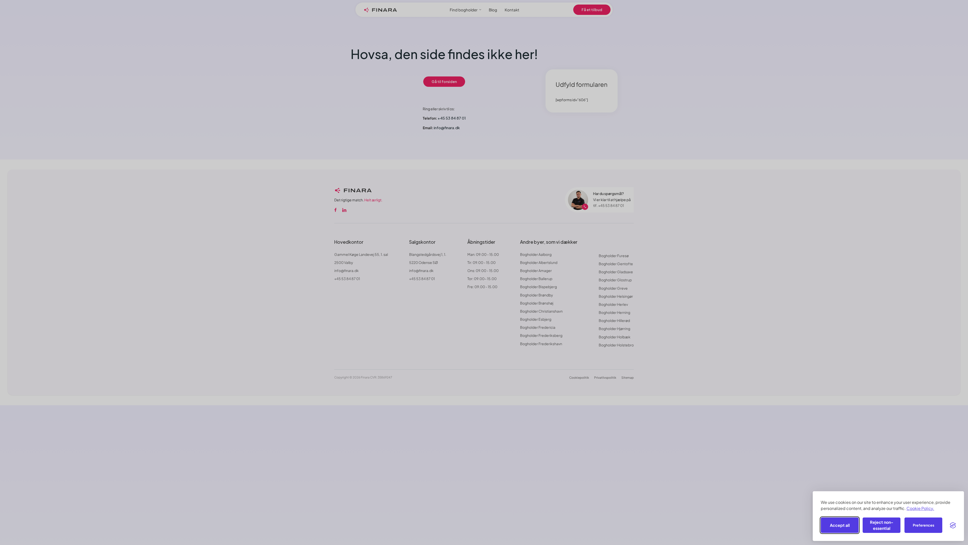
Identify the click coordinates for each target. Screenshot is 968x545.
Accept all (840, 525)
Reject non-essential (881, 525)
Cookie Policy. (920, 508)
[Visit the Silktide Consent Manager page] (953, 525)
